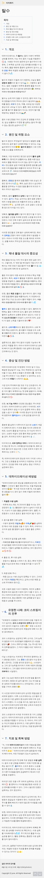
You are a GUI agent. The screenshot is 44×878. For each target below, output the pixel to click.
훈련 (23, 659)
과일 (17, 523)
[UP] (35, 874)
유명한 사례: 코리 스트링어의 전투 (17, 37)
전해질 (7, 235)
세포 (15, 278)
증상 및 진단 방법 (11, 32)
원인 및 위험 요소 (11, 26)
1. (6, 49)
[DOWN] (40, 874)
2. (6, 134)
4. (6, 360)
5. (6, 476)
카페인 (38, 542)
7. (6, 738)
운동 (6, 70)
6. (6, 612)
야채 (27, 523)
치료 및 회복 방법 (11, 40)
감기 (11, 199)
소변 (34, 425)
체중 (12, 579)
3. (6, 253)
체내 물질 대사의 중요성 (13, 29)
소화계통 (12, 327)
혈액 (4, 309)
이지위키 (9, 3)
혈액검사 (16, 415)
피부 (12, 104)
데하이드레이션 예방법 (13, 34)
